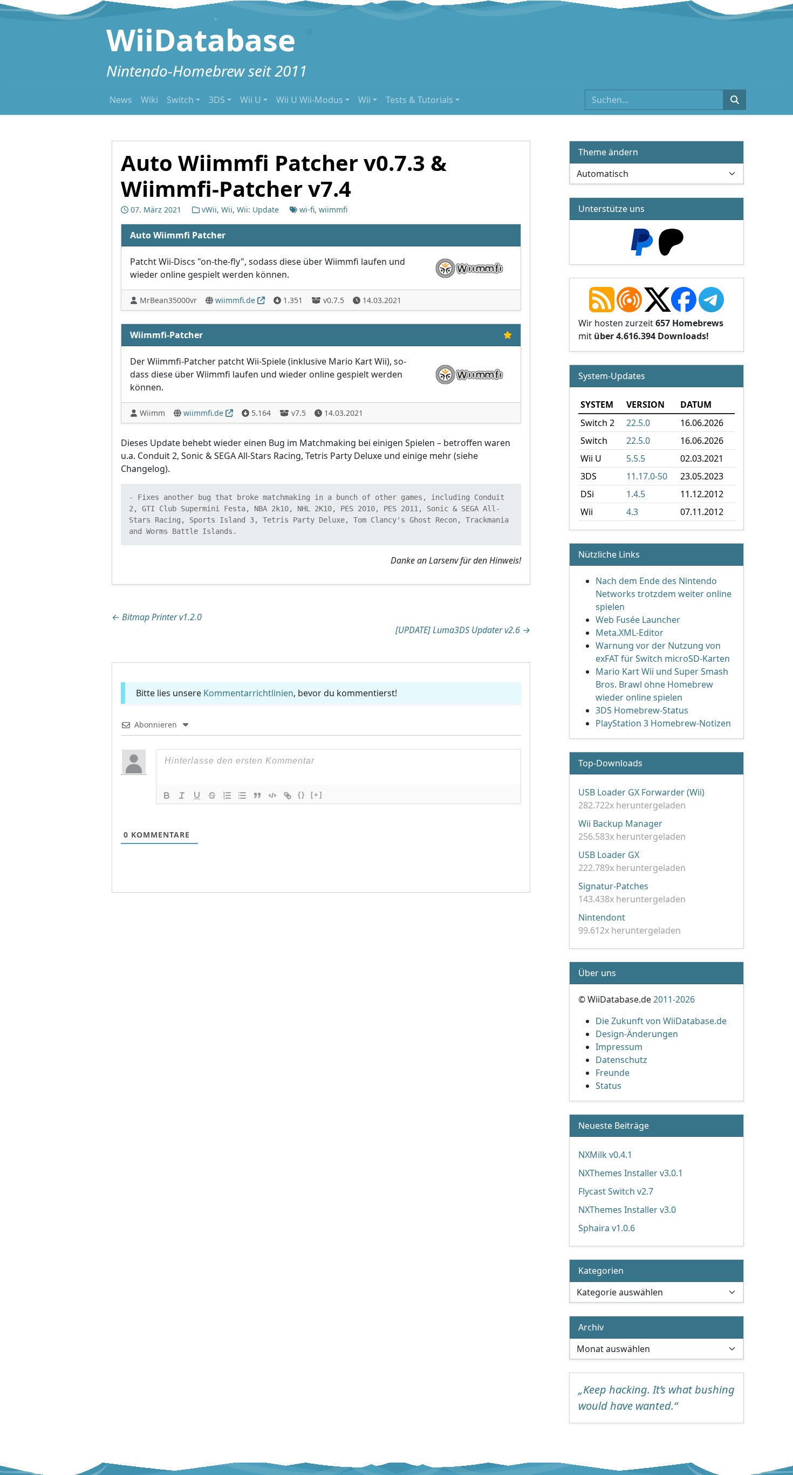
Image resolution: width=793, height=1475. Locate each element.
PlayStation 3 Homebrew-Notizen (663, 723)
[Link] (287, 795)
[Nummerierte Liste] (227, 795)
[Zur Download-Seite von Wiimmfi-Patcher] (469, 373)
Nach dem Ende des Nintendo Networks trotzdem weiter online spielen (664, 594)
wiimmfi (333, 209)
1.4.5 (635, 494)
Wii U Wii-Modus (309, 100)
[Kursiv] (181, 795)
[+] (317, 795)
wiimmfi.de (235, 300)
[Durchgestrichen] (212, 795)
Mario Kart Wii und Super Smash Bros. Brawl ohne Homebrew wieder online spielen (662, 684)
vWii (209, 209)
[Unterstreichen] (196, 795)
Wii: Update (258, 209)
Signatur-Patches (613, 886)
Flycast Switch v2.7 (615, 1191)
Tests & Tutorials (419, 100)
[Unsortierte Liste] (242, 795)
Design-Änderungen (637, 1034)
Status (608, 1086)
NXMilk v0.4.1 (605, 1155)
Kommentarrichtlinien (248, 693)
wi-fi (307, 209)
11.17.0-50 (646, 476)
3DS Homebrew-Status (642, 710)
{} (301, 795)
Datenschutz (621, 1060)
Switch (180, 100)
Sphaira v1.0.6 (606, 1228)
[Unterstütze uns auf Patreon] (671, 241)
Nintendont (601, 917)
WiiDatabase (201, 39)
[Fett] (166, 795)
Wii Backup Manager (620, 823)
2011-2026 (674, 999)
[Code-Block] (272, 795)
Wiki (149, 100)
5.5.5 (635, 458)
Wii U (250, 100)
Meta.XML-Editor (630, 633)
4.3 (632, 512)
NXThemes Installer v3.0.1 (630, 1173)
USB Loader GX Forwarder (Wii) (641, 792)
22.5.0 (638, 423)
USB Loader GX (608, 855)
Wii (364, 100)
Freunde (613, 1073)
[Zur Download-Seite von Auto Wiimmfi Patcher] (469, 267)
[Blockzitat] (257, 795)
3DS (217, 100)
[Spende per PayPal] (641, 241)
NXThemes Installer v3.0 (627, 1210)
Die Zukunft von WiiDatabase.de (661, 1021)
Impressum (619, 1047)
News (121, 100)
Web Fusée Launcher (638, 620)
